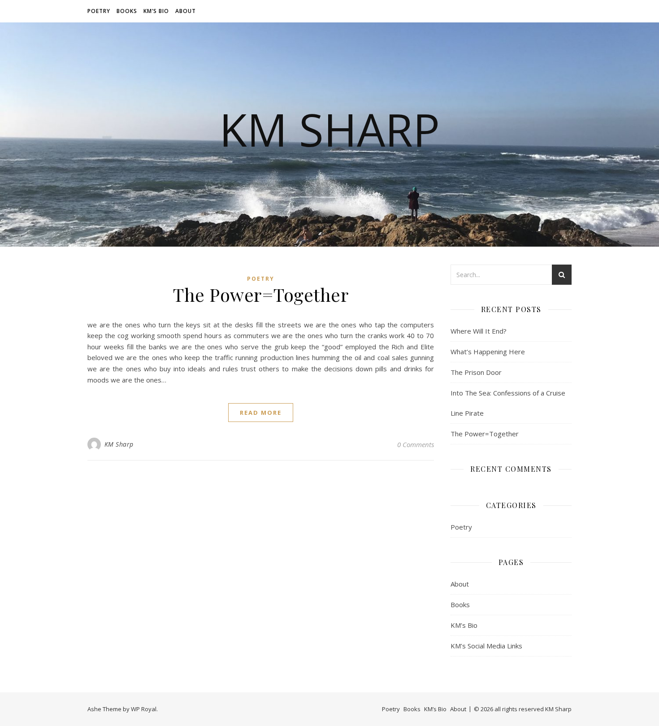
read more (261, 413)
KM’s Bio (156, 11)
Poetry (98, 11)
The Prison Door (476, 372)
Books (127, 11)
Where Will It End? (479, 330)
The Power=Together (260, 294)
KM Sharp (119, 444)
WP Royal (143, 709)
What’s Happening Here (488, 351)
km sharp (329, 129)
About (185, 11)
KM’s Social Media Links (486, 645)
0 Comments (415, 444)
